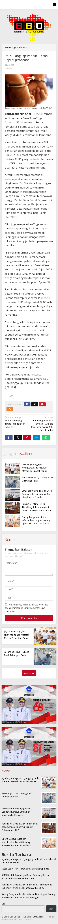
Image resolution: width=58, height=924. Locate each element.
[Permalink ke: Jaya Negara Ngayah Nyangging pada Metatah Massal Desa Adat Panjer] (12, 468)
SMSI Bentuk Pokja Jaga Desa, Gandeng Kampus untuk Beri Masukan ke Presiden (37, 494)
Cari (3, 903)
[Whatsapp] (46, 437)
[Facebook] (27, 404)
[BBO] (15, 4)
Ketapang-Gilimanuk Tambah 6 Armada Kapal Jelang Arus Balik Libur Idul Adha (41, 424)
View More (29, 673)
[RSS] (9, 409)
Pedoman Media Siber (12, 919)
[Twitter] (34, 404)
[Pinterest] (42, 404)
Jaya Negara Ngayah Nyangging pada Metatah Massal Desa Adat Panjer (34, 467)
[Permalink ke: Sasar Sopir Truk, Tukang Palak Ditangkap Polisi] (12, 482)
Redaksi (50, 916)
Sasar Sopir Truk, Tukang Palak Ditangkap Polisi (25, 868)
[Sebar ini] (9, 437)
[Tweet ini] (18, 437)
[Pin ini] (27, 437)
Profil (28, 919)
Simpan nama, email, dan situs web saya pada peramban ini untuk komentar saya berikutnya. (26, 608)
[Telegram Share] (36, 437)
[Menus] (54, 5)
